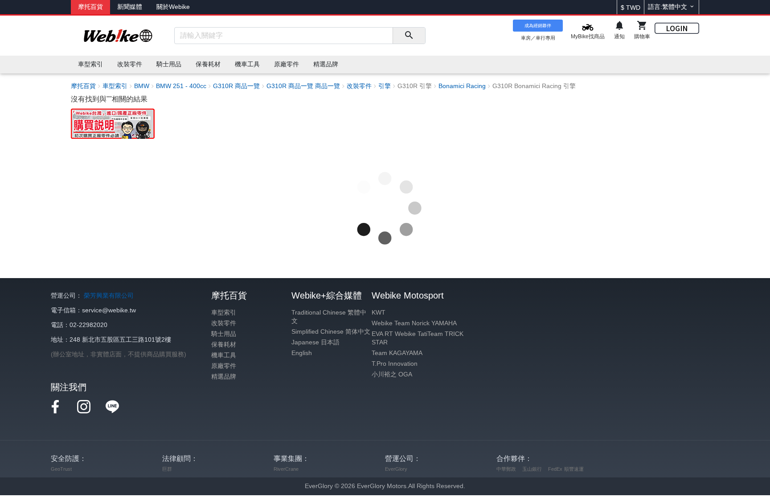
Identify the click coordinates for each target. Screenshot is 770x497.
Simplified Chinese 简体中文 (330, 331)
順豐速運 (574, 469)
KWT (378, 312)
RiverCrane (286, 469)
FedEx (555, 469)
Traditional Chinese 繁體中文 (328, 316)
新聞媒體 (129, 7)
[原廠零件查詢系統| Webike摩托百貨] (113, 123)
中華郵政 (506, 469)
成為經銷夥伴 (537, 25)
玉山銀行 (532, 469)
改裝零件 (223, 323)
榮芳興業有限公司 (109, 295)
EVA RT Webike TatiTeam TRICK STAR (417, 338)
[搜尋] (409, 36)
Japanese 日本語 (315, 342)
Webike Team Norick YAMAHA (414, 323)
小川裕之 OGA (392, 374)
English (301, 353)
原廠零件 (223, 366)
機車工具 (223, 355)
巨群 (167, 469)
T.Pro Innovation (395, 363)
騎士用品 (223, 334)
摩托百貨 (90, 7)
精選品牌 (223, 376)
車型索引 (223, 312)
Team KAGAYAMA (397, 353)
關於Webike (173, 7)
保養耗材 (223, 344)
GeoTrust (61, 469)
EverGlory (396, 469)
